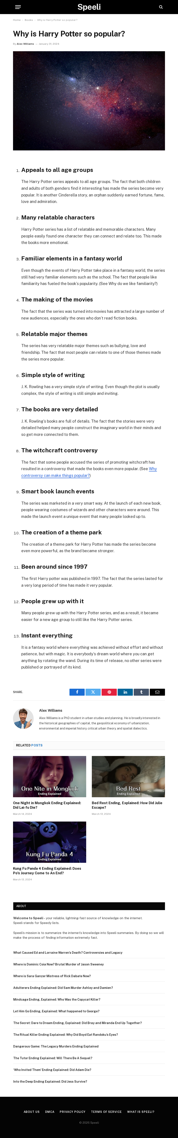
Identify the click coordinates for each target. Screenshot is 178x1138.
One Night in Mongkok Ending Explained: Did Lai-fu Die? (47, 805)
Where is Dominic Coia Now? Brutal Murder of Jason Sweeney (58, 964)
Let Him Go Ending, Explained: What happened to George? (56, 1011)
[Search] (160, 7)
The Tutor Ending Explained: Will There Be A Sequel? (52, 1058)
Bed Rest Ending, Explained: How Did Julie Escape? (127, 805)
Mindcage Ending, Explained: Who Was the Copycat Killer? (56, 999)
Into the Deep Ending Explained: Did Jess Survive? (50, 1081)
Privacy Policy (73, 1111)
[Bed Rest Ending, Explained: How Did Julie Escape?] (128, 776)
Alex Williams (25, 43)
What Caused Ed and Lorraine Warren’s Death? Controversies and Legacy (67, 952)
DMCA (49, 1111)
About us (32, 1111)
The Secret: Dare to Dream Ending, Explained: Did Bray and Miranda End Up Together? (77, 1023)
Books (29, 19)
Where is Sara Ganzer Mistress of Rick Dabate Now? (52, 976)
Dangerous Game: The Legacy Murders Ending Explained (56, 1046)
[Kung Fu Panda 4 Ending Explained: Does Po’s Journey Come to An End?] (49, 842)
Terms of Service (106, 1111)
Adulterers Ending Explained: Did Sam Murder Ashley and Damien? (63, 988)
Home (17, 19)
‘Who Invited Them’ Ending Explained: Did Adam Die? (52, 1070)
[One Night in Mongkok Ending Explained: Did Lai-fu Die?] (49, 776)
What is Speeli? (141, 1111)
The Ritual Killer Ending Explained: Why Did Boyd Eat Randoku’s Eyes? (65, 1034)
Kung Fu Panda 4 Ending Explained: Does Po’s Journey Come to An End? (47, 870)
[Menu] (18, 7)
